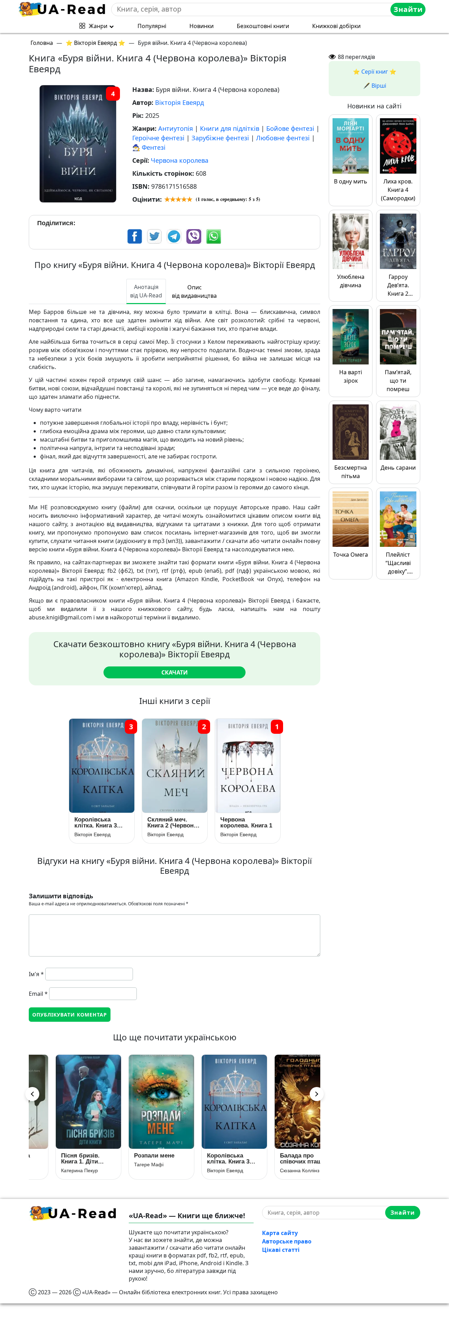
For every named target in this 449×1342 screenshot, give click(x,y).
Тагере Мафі (125, 1164)
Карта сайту (280, 1233)
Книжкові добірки (336, 26)
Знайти (408, 9)
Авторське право (286, 1241)
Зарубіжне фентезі (220, 138)
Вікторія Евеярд (179, 102)
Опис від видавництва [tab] (194, 291)
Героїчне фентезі (158, 138)
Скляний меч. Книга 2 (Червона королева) (172, 822)
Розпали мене (131, 1156)
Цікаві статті (281, 1250)
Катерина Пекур (56, 1170)
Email (38, 994)
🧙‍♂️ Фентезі (149, 147)
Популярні (152, 26)
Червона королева (179, 160)
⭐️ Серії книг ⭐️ (374, 71)
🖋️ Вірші (374, 85)
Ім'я (36, 974)
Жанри (98, 26)
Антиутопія (175, 128)
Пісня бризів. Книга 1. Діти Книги (57, 1159)
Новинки (201, 26)
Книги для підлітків (229, 128)
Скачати (174, 672)
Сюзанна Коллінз (276, 1170)
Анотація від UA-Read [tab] (146, 291)
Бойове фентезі (290, 128)
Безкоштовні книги (263, 26)
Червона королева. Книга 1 (246, 822)
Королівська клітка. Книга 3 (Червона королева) (95, 822)
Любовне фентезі (283, 138)
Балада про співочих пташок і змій (283, 1159)
